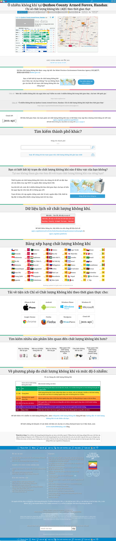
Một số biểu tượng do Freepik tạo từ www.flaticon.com (65, 484)
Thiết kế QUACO (53, 497)
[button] (70, 47)
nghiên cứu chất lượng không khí (25, 465)
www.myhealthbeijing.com (56, 427)
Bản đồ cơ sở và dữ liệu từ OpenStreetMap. (61, 491)
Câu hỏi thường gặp (20, 477)
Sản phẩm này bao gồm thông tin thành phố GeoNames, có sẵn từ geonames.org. (65, 468)
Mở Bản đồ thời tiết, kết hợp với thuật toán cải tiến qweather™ (63, 472)
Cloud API (86, 316)
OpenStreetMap (88, 46)
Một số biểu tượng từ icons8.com (58, 486)
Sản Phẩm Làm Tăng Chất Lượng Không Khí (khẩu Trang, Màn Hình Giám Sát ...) (27, 487)
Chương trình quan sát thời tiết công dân (60, 475)
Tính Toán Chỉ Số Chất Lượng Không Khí (24, 483)
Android (49, 302)
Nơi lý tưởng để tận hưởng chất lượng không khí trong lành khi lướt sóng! (64, 494)
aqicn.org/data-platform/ (58, 234)
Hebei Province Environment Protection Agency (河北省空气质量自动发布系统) (57, 512)
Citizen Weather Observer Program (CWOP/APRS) (58, 510)
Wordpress (67, 317)
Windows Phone (67, 302)
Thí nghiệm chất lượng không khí (22, 472)
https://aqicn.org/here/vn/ (58, 98)
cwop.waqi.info (53, 477)
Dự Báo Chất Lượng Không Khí (21, 485)
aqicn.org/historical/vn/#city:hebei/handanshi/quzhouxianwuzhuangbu (57, 231)
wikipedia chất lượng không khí (64, 416)
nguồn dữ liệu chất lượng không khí (23, 481)
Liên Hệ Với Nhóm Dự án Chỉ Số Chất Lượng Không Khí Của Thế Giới (29, 458)
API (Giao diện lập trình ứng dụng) (22, 490)
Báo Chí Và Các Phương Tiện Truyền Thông (25, 461)
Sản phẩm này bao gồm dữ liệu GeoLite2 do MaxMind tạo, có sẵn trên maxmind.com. (66, 464)
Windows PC (86, 302)
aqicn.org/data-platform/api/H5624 (65, 120)
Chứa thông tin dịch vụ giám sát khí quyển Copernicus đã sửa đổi (65, 480)
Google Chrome (29, 317)
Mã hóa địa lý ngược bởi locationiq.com (60, 488)
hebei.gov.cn (35, 72)
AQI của (30, 17)
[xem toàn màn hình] (53, 17)
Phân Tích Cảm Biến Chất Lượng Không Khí (25, 474)
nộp (73, 528)
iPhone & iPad (30, 302)
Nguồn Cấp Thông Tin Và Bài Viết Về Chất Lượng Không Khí (29, 469)
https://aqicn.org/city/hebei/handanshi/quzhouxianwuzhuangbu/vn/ (58, 105)
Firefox (48, 317)
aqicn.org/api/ (80, 122)
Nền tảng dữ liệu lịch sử (19, 492)
